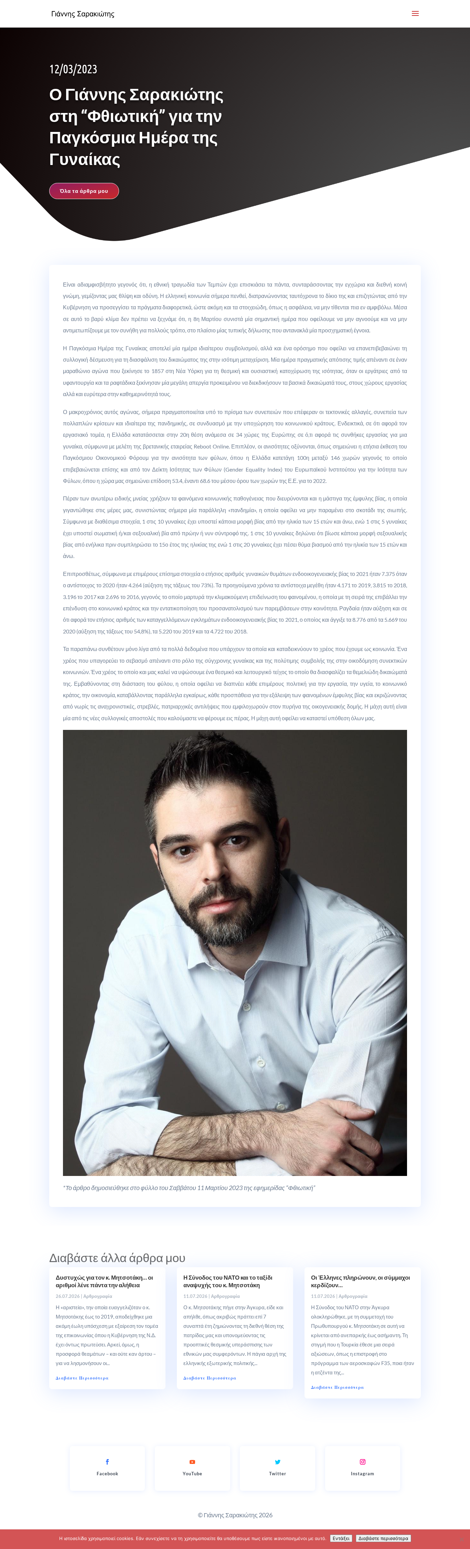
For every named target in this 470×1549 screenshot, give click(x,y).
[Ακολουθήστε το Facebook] (107, 1461)
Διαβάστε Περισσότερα (82, 1378)
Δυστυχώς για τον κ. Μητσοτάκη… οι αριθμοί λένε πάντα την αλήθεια (104, 1281)
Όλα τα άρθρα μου (84, 191)
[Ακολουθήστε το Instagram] (362, 1461)
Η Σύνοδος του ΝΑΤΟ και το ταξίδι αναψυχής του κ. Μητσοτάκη (228, 1281)
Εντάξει (341, 1538)
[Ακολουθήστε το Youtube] (192, 1461)
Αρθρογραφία (97, 1296)
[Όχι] (461, 1539)
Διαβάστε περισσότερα (383, 1538)
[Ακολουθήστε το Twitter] (277, 1461)
